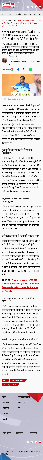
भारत (9, 14)
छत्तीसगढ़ (27, 14)
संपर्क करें (33, 433)
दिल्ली (5, 419)
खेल (19, 407)
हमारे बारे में (7, 433)
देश (15, 21)
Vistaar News (7, 21)
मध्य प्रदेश (18, 14)
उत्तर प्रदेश (38, 14)
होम (2, 14)
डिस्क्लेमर (19, 433)
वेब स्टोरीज (21, 402)
